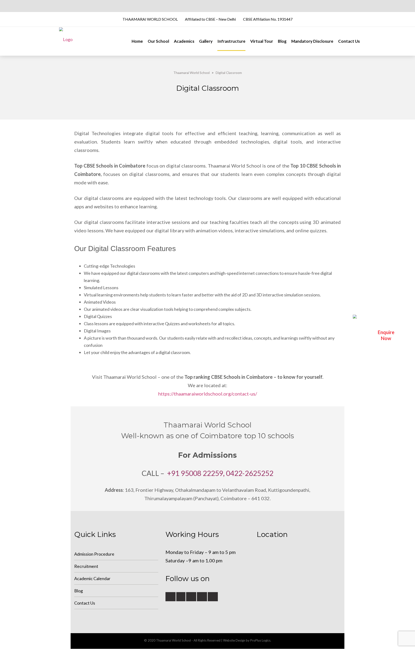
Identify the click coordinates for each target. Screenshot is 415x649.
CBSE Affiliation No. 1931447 (268, 19)
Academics (184, 41)
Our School (158, 41)
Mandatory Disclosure (312, 41)
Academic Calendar (92, 578)
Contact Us (349, 41)
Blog (282, 41)
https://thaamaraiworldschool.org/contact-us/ (207, 394)
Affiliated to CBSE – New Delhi (210, 19)
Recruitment (86, 566)
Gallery (206, 41)
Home (137, 41)
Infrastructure (231, 41)
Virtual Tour (261, 41)
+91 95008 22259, (196, 473)
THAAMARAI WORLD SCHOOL (150, 19)
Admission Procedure (94, 554)
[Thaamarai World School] (66, 41)
